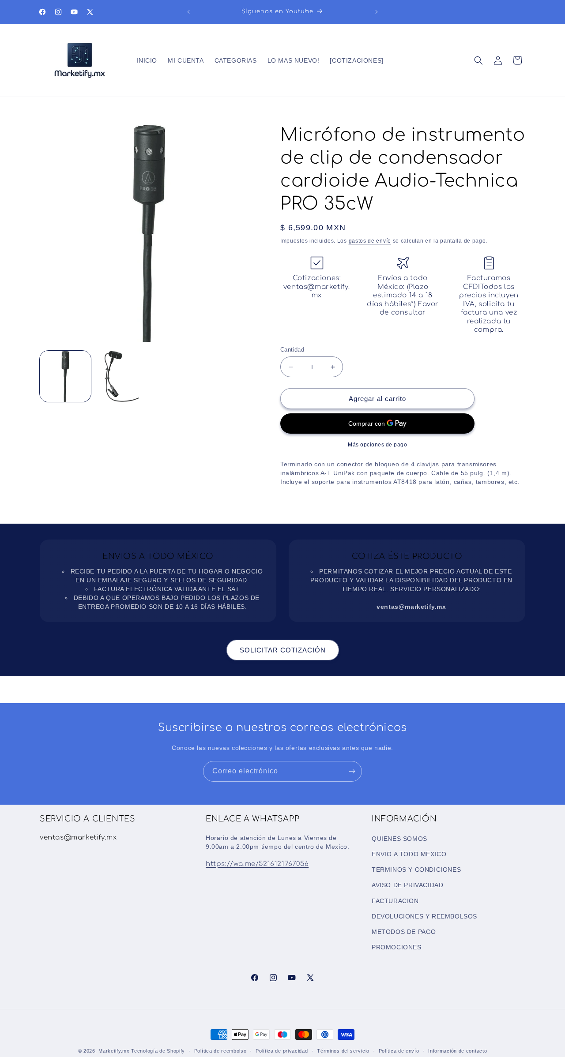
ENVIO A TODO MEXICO (409, 853)
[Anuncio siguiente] (376, 12)
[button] (478, 60)
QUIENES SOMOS (399, 838)
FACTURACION (395, 900)
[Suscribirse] (352, 771)
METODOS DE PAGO (404, 931)
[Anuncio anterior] (188, 12)
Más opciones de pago (377, 445)
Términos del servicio (343, 1050)
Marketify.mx (113, 1050)
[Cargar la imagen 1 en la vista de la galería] (65, 376)
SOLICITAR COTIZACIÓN (283, 650)
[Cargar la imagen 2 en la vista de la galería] (121, 376)
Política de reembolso (220, 1050)
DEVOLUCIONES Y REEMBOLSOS (424, 915)
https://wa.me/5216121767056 (257, 863)
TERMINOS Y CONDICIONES (416, 869)
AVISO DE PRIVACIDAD (407, 884)
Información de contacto (457, 1050)
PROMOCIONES (397, 946)
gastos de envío (370, 241)
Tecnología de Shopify (158, 1050)
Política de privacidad (282, 1050)
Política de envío (399, 1050)
